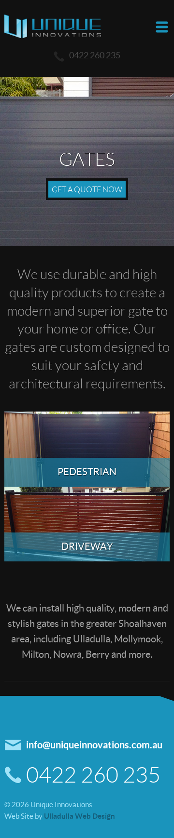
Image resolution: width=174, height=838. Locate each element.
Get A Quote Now (87, 189)
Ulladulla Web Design (79, 815)
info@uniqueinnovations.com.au (94, 744)
